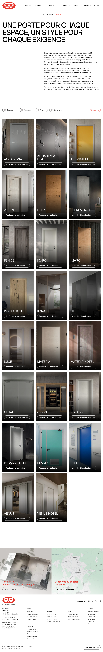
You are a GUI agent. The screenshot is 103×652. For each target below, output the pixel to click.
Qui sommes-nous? (93, 611)
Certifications (91, 616)
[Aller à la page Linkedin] (96, 601)
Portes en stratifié (52, 619)
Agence (66, 6)
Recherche (87, 5)
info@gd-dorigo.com (12, 619)
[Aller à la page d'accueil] (9, 5)
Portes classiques (73, 614)
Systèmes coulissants (74, 619)
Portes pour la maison (33, 614)
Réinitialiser (94, 110)
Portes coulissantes (32, 639)
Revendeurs (39, 6)
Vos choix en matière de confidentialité (21, 646)
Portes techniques (32, 619)
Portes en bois (51, 614)
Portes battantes (32, 629)
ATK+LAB (18, 648)
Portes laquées (51, 617)
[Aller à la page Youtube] (100, 601)
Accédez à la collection (15, 164)
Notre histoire (92, 614)
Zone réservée (89, 647)
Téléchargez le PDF (12, 589)
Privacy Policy (6, 646)
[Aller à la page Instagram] (88, 601)
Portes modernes (73, 617)
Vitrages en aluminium (53, 621)
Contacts (76, 6)
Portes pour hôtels (32, 617)
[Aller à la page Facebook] (92, 601)
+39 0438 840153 (10, 617)
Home (44, 14)
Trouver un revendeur (65, 589)
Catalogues (50, 6)
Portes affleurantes (32, 631)
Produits (28, 6)
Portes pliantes (31, 634)
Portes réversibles (32, 636)
